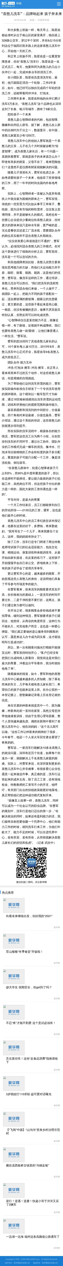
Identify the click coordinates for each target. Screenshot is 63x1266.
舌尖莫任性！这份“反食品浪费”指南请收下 (32, 1060)
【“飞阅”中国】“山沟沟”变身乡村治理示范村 (33, 1131)
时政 (19, 2)
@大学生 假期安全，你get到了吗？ (29, 987)
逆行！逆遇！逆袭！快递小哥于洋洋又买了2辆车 (32, 1202)
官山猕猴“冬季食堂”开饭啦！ (24, 952)
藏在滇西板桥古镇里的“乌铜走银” (27, 1165)
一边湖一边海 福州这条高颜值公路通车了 (33, 1237)
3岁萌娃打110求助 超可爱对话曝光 (28, 1094)
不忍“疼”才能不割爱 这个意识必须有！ (31, 1023)
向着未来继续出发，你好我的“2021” (29, 916)
